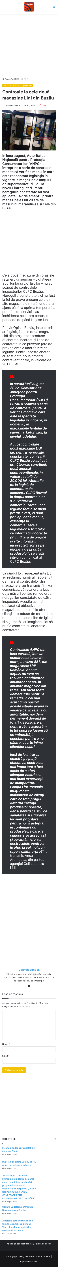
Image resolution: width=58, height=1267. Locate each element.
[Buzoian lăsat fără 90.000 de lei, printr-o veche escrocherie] (47, 1166)
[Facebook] (29, 986)
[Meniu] (3, 8)
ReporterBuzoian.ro (29, 1261)
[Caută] (54, 8)
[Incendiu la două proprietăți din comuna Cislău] (47, 1152)
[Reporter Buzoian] (29, 7)
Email (5, 1056)
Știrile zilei (27, 85)
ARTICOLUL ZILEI (20, 79)
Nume (6, 1044)
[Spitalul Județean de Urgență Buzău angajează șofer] (47, 1211)
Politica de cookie (43, 1243)
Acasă (7, 79)
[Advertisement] (29, 44)
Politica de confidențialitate (19, 1243)
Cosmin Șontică (13, 105)
